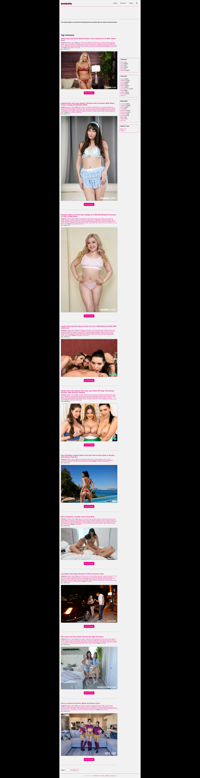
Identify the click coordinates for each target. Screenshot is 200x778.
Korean (122, 107)
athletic (62, 521)
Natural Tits (64, 522)
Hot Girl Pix (97, 775)
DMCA (107, 775)
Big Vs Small (88, 708)
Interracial (104, 706)
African (122, 62)
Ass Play (103, 220)
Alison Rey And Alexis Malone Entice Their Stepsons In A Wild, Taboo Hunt (88, 39)
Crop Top (80, 221)
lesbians (109, 395)
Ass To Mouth (88, 461)
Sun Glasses (66, 524)
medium (105, 44)
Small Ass (74, 580)
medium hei (92, 709)
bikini (79, 519)
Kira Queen (86, 335)
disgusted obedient (105, 46)
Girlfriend (106, 330)
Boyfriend (98, 332)
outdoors (68, 578)
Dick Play (112, 45)
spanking (73, 578)
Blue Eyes (85, 110)
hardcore (67, 44)
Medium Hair (112, 708)
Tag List (122, 130)
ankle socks (85, 643)
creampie (67, 706)
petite (96, 577)
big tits (83, 330)
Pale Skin (84, 334)
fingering (63, 332)
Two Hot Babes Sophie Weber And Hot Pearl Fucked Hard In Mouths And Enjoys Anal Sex (88, 456)
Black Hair (103, 522)
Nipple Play (82, 333)
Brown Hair (80, 580)
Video (122, 68)
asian (84, 520)
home (66, 43)
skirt (91, 520)
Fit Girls (92, 45)
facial (71, 108)
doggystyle (112, 43)
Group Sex (105, 578)
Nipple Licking (106, 333)
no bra (99, 398)
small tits (96, 459)
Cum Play (97, 334)
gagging (74, 109)
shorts (85, 395)
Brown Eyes (80, 45)
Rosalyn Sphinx (75, 224)
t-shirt (103, 521)
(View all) (123, 95)
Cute (103, 107)
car (87, 576)
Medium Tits (66, 523)
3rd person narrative (76, 46)
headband (102, 109)
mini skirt (103, 639)
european (112, 331)
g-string (95, 578)
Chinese (122, 104)
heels (69, 460)
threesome (78, 577)
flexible (62, 44)
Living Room (87, 45)
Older (112, 640)
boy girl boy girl (109, 111)
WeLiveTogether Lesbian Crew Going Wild (77, 517)
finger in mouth (102, 222)
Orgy (76, 521)
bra (85, 42)
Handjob (89, 43)
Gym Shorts (95, 708)
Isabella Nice (79, 112)
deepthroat (72, 219)
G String (101, 708)
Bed (99, 639)
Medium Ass (67, 45)
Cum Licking (68, 334)
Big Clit (73, 334)
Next (74, 770)
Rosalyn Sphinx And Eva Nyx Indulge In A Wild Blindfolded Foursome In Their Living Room (88, 215)
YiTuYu (122, 82)
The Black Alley (124, 89)
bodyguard (100, 44)
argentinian (98, 521)
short (91, 578)
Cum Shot (97, 579)
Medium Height (105, 45)
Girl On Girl (109, 396)
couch (86, 44)
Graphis (122, 92)
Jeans (62, 43)
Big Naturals (80, 523)
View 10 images (89, 93)
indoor (95, 44)
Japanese (123, 105)
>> (77, 770)
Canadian (123, 113)
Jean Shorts (73, 523)
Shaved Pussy (68, 333)
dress (82, 42)
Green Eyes (90, 641)
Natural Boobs (99, 397)
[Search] (136, 3)
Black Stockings (107, 523)
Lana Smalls (72, 112)
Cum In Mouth (71, 111)
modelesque (77, 641)
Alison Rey (77, 47)
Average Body (93, 221)
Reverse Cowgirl (73, 461)
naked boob (96, 42)
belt (77, 109)
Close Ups (103, 334)
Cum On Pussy (104, 579)
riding (109, 459)
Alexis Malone (71, 47)
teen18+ (93, 521)
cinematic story (85, 46)
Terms (103, 775)
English (93, 332)
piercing (99, 520)
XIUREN (122, 80)
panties (96, 395)
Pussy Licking (102, 396)
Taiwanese (123, 110)
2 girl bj (90, 222)
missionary (88, 108)
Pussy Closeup (91, 334)
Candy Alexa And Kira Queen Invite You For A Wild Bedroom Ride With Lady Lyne (88, 327)
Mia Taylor (103, 643)
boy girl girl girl (85, 709)
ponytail (75, 332)
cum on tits (83, 43)
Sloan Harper (78, 524)
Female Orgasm (65, 110)
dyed (107, 109)
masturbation (83, 331)
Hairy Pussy (114, 521)
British (122, 117)
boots (69, 43)
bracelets (97, 109)
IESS (121, 90)
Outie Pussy (97, 522)
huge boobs (88, 330)
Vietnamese (123, 112)
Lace (100, 42)
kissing (78, 44)
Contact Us (113, 775)
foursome (102, 43)
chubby (95, 218)
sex (90, 577)
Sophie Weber (105, 461)
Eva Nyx (82, 224)
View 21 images (89, 563)
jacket (82, 44)
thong (94, 519)
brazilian (83, 521)
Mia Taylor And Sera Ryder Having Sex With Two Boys (82, 637)
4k (75, 44)
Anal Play (86, 580)
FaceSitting (98, 460)
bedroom (83, 332)
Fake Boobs (78, 334)
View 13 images (89, 204)
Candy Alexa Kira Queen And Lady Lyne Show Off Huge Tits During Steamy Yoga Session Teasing (87, 391)
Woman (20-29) (92, 523)
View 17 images (89, 445)
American (123, 115)
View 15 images (89, 316)
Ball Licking (74, 45)
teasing (79, 332)
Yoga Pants (67, 397)
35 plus (65, 581)
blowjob (78, 43)
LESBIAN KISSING (89, 333)
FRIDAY (122, 85)
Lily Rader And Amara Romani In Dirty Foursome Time (82, 574)
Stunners (122, 93)
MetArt (122, 84)
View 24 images (89, 506)
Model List (123, 129)
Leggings (65, 520)
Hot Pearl (99, 461)
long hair (73, 43)
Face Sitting (98, 45)
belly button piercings (94, 46)
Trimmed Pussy (71, 522)
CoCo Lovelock (104, 709)
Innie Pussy (112, 109)
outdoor (105, 459)
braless (88, 219)
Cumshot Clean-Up (109, 580)
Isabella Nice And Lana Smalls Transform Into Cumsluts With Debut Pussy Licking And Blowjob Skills (87, 104)
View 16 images (89, 380)
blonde (113, 42)
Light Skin (112, 110)
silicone (103, 332)
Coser (122, 79)
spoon (106, 332)
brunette (93, 43)
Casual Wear (67, 46)
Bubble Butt (78, 522)
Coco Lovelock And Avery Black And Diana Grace (80, 703)
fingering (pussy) (77, 643)
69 (87, 640)
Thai (121, 109)
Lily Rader (89, 581)
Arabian (122, 118)
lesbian (83, 639)
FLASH (122, 87)
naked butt (89, 42)
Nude (131, 3)
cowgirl (98, 43)
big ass (90, 519)
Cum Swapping (79, 642)
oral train (70, 581)
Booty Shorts (86, 221)
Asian (115, 3)
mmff (67, 461)
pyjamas (88, 521)
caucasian (90, 44)
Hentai (122, 65)
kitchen (107, 43)
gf (71, 332)
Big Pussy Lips (98, 333)
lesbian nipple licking (66, 335)
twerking (107, 520)
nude (79, 42)
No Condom (66, 642)
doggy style (70, 331)
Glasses (109, 42)
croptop (114, 395)
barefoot (93, 108)
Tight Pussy (75, 333)
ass (89, 576)
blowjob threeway (77, 581)
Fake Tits (110, 44)
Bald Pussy (109, 522)
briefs (80, 109)
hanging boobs (110, 334)
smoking (72, 521)
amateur (83, 576)
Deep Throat (112, 578)
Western (123, 3)
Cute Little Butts (100, 110)
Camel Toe (72, 642)
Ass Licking (99, 707)
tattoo (110, 330)
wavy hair (95, 398)
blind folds (95, 222)
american (72, 44)
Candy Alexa (79, 335)
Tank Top (85, 523)
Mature (104, 42)
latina (74, 108)
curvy (93, 331)
